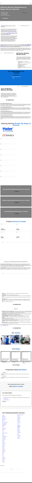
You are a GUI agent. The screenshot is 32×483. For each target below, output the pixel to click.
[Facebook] (3, 404)
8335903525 (4, 325)
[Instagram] (6, 404)
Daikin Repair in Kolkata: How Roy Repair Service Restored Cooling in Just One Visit (26, 360)
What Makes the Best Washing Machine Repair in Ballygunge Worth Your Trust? (15, 360)
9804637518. (8, 34)
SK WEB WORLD (18, 480)
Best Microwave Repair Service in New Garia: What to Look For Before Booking (5, 360)
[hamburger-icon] (31, 3)
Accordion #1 (4, 372)
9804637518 (28, 472)
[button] (16, 373)
